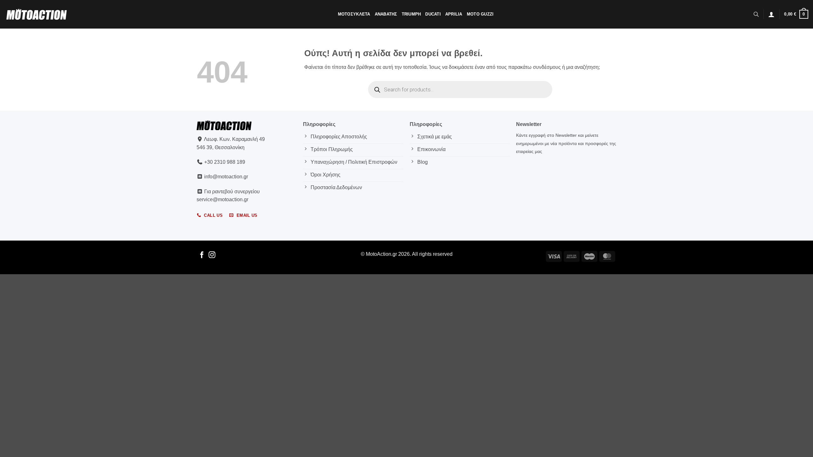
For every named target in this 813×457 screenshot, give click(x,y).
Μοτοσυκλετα (354, 14)
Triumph (411, 14)
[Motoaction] (36, 14)
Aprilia (453, 14)
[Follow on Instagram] (212, 255)
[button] (771, 14)
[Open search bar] (756, 14)
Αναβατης (386, 14)
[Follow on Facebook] (201, 255)
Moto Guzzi (480, 14)
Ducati (433, 14)
